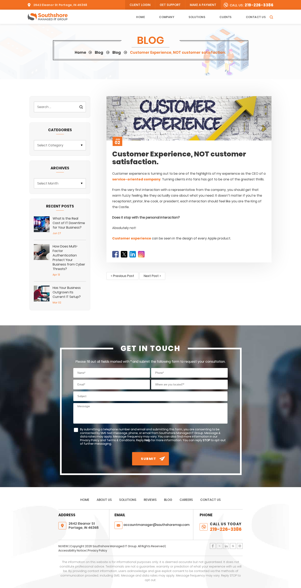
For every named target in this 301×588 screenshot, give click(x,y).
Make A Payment (203, 5)
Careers (186, 500)
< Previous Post (122, 275)
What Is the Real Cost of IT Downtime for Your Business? (69, 223)
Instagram (141, 254)
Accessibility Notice (72, 550)
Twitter (124, 254)
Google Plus (233, 546)
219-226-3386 (259, 5)
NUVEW (63, 546)
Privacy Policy (97, 550)
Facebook (115, 254)
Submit (148, 458)
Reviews (150, 500)
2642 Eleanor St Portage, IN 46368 (60, 5)
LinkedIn (132, 254)
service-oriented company (136, 179)
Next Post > (152, 275)
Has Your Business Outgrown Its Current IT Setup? (67, 292)
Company (166, 17)
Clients (225, 17)
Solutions (197, 17)
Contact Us (256, 17)
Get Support (170, 5)
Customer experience (131, 238)
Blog (168, 500)
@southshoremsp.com (156, 525)
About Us (104, 500)
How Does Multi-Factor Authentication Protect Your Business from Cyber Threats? (69, 257)
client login (140, 5)
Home (140, 17)
